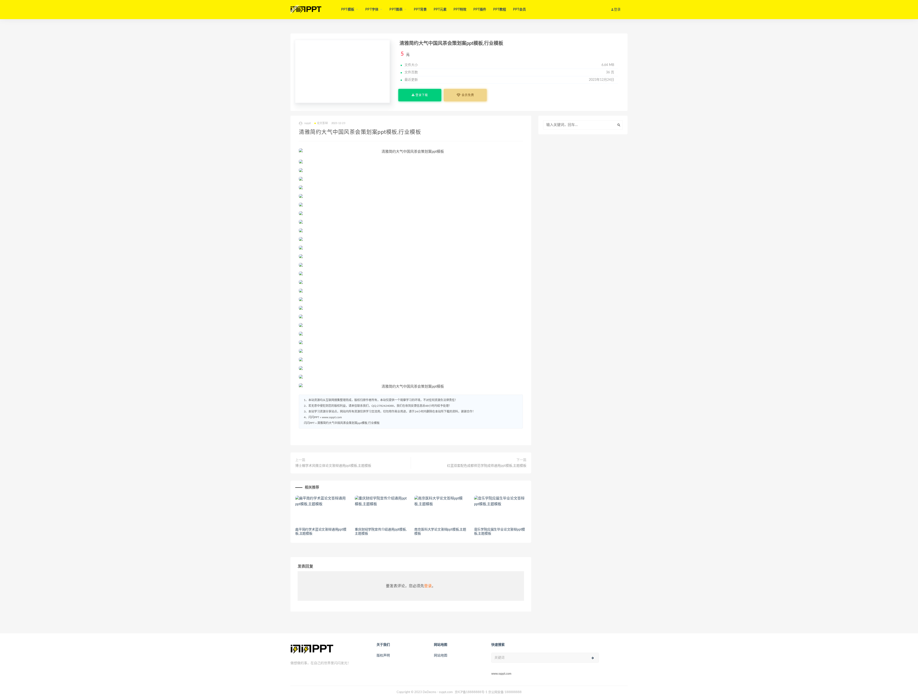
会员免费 (467, 95)
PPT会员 (519, 9)
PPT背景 (420, 9)
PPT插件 (479, 9)
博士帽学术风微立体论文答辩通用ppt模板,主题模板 (333, 465)
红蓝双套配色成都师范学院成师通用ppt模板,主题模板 (486, 465)
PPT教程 (499, 9)
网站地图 (440, 655)
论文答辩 (322, 123)
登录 (428, 586)
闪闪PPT (309, 423)
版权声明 (383, 655)
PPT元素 (440, 9)
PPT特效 (460, 9)
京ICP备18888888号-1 (471, 692)
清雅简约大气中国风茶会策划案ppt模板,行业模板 (348, 423)
